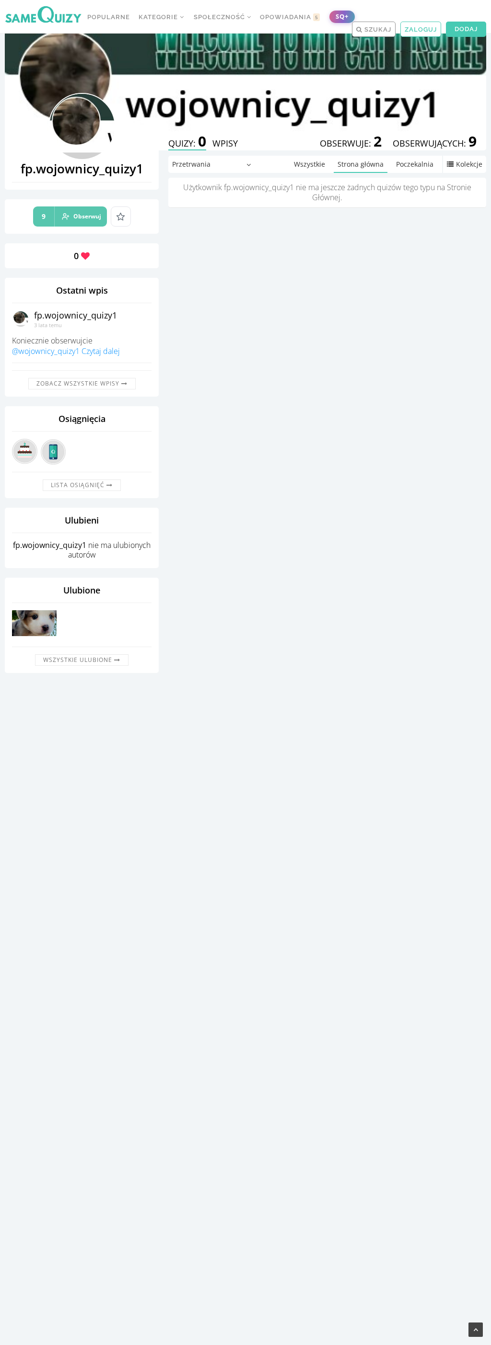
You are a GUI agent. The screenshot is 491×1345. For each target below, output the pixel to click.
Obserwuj (71, 216)
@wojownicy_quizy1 (46, 351)
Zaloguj (421, 29)
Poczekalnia (414, 164)
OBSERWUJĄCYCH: (435, 143)
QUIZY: (187, 143)
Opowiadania (289, 17)
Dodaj (466, 29)
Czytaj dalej (101, 351)
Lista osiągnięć (78, 485)
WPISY (225, 143)
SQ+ (342, 16)
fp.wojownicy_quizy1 (75, 315)
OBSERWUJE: (351, 143)
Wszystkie (309, 164)
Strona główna (361, 164)
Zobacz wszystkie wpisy (78, 383)
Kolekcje (469, 164)
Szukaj (376, 29)
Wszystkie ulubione (78, 660)
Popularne (108, 17)
